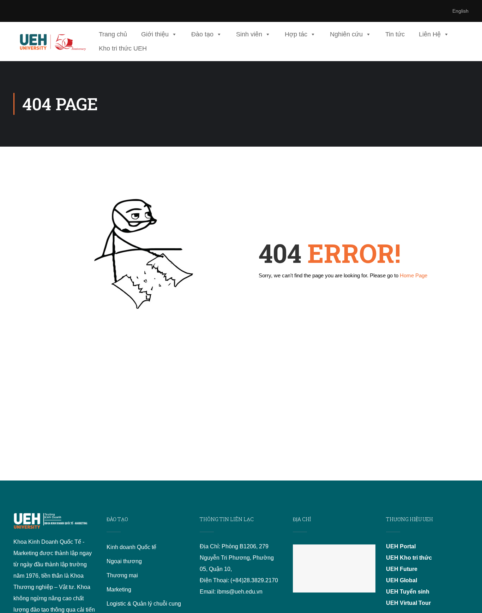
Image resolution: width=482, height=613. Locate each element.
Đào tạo (202, 34)
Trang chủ (113, 34)
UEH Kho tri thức (409, 558)
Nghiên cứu (346, 34)
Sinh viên (249, 34)
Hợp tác (296, 34)
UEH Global (401, 580)
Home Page (413, 275)
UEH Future (401, 569)
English (460, 11)
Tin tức (395, 34)
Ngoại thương (124, 561)
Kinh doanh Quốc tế (131, 547)
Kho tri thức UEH (123, 48)
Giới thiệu (155, 34)
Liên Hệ (430, 34)
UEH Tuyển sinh (407, 592)
